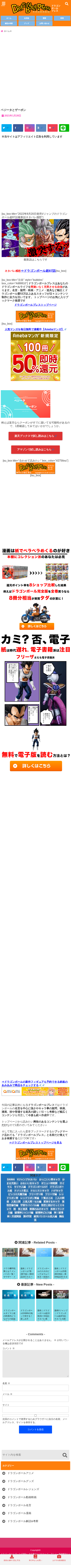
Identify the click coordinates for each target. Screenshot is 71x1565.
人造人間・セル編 (32, 1201)
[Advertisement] (35, 70)
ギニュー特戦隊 (49, 1183)
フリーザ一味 (36, 1194)
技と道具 (22, 1209)
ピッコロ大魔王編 (17, 1194)
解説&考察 (9, 23)
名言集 (26, 18)
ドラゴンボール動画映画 (21, 1497)
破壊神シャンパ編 (24, 1212)
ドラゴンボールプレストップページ (35, 304)
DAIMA (11, 1179)
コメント (8, 1348)
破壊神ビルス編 (44, 1212)
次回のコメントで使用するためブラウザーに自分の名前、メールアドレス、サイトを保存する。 (34, 1421)
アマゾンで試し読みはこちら (34, 449)
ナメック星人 (21, 1190)
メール (7, 1394)
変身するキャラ (52, 1201)
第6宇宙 (27, 1216)
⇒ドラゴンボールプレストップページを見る (35, 1142)
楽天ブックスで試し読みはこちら (34, 435)
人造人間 (15, 1201)
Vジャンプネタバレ (27, 1179)
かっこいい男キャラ (49, 1179)
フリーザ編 (51, 1194)
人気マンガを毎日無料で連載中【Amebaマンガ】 (34, 329)
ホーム (8, 18)
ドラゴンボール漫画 (19, 1513)
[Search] (65, 1455)
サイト (5, 1405)
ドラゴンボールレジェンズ (23, 1489)
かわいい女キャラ (29, 1183)
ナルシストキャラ (40, 1190)
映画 (62, 18)
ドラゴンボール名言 (19, 1505)
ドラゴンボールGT (38, 1186)
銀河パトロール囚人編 (45, 1216)
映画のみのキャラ (39, 1209)
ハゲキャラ (57, 1190)
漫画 (44, 18)
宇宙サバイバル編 (29, 1205)
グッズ (26, 23)
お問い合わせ (44, 23)
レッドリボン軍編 (29, 1198)
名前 (6, 1383)
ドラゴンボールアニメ (20, 1473)
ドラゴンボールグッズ (20, 1481)
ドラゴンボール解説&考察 (22, 1521)
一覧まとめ (47, 1198)
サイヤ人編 (20, 1186)
